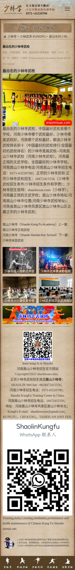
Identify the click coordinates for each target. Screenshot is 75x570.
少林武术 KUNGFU (33, 36)
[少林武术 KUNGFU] (37, 563)
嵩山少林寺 (31, 368)
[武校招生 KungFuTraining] (52, 563)
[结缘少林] (67, 563)
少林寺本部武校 (13, 240)
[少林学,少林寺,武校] (37, 2)
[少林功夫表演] (37, 308)
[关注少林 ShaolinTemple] (22, 563)
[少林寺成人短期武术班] (19, 249)
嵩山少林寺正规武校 (16, 229)
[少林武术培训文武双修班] (55, 279)
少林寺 (12, 36)
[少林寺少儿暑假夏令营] (19, 279)
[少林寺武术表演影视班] (55, 249)
